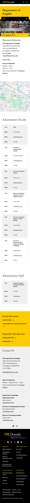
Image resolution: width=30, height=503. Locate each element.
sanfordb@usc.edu (17, 160)
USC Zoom (4, 483)
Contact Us (14, 489)
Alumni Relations (20, 473)
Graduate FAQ (6, 341)
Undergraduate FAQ (8, 337)
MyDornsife (5, 477)
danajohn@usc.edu (17, 137)
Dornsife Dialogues (20, 478)
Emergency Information (16, 492)
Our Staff (18, 452)
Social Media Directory (21, 455)
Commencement (20, 481)
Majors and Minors (6, 449)
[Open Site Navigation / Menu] (23, 2)
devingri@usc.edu (17, 206)
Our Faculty (19, 449)
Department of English (11, 12)
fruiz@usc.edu (16, 296)
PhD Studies (5, 461)
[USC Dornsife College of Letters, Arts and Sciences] (8, 2)
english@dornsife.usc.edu (10, 56)
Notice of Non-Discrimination (8, 494)
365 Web (4, 480)
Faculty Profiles (7, 320)
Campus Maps (19, 458)
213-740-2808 (6, 53)
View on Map (6, 59)
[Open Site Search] (27, 2)
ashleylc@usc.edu (17, 182)
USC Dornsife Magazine (21, 476)
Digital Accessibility (6, 492)
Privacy (19, 489)
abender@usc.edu (17, 230)
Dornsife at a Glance (6, 489)
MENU (3, 18)
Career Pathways (20, 484)
